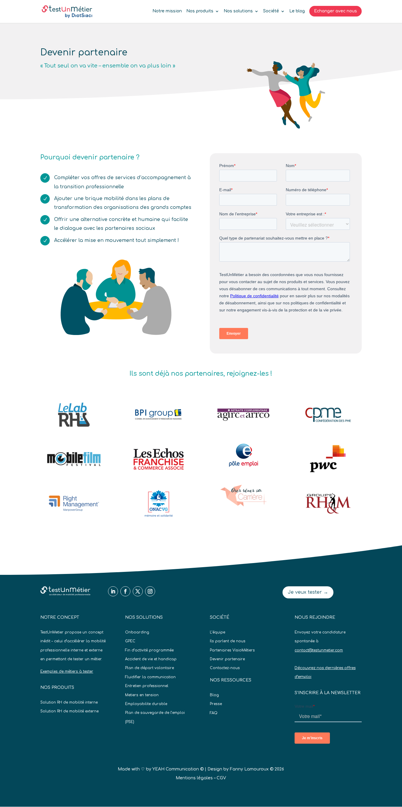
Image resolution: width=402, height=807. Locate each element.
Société (271, 11)
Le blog (297, 11)
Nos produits (199, 11)
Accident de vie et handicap (151, 659)
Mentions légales (194, 778)
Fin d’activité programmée (149, 650)
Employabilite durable (146, 704)
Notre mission (167, 11)
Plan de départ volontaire (149, 668)
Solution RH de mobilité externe (69, 711)
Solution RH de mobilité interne (69, 702)
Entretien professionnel (146, 686)
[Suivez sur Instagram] (150, 591)
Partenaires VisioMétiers (232, 650)
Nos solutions (238, 11)
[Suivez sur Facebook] (125, 591)
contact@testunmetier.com (319, 650)
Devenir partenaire (227, 659)
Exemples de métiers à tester (66, 671)
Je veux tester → (308, 592)
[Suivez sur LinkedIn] (113, 591)
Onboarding (137, 632)
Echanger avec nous (335, 11)
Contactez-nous (225, 668)
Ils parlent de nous (227, 641)
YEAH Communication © (178, 769)
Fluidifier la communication (150, 677)
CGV (221, 778)
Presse (216, 704)
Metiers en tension (142, 695)
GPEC (130, 641)
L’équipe (217, 632)
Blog (214, 695)
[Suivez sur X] (138, 591)
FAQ (213, 713)
